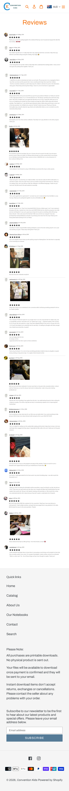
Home (10, 586)
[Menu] (63, 6)
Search (11, 634)
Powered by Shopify (50, 780)
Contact (12, 624)
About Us (13, 605)
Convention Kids (27, 780)
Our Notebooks (17, 615)
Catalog (12, 595)
